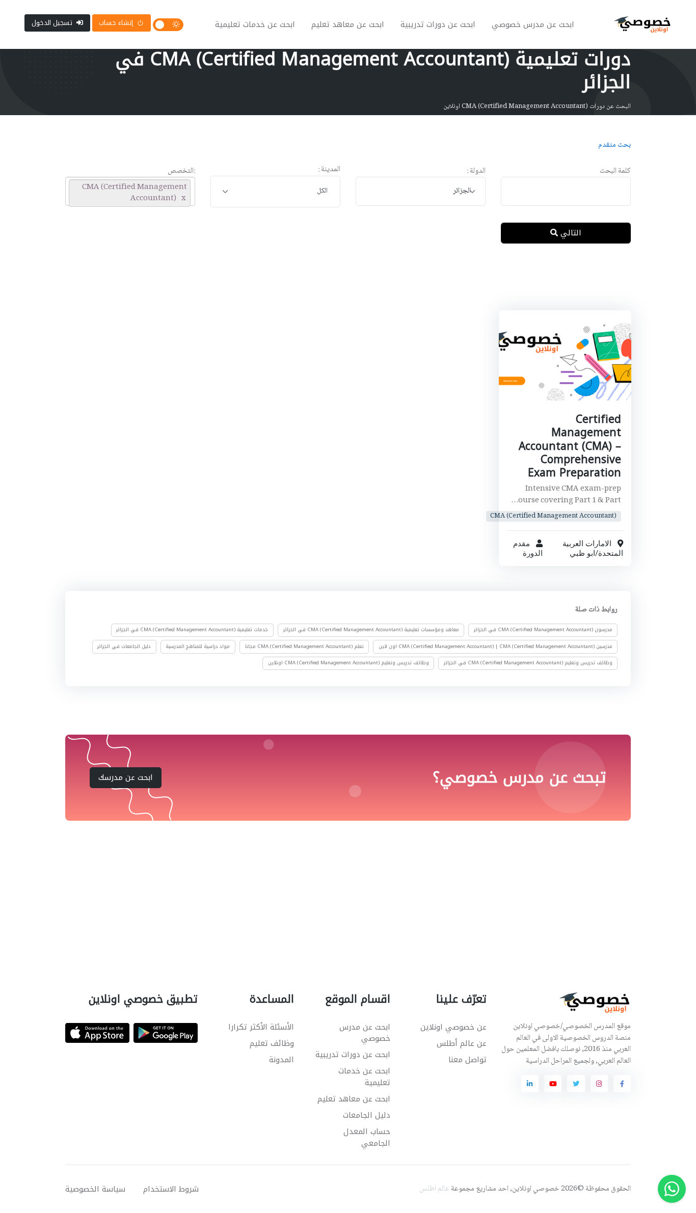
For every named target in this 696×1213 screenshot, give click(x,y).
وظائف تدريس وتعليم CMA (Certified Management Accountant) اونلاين (348, 662)
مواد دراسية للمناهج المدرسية (198, 646)
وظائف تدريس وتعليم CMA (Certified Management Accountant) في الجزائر (528, 662)
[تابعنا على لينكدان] (530, 1083)
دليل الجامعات (366, 1115)
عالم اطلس (434, 1189)
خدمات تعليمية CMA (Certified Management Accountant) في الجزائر (192, 629)
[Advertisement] (340, 284)
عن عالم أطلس (462, 1043)
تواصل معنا (467, 1060)
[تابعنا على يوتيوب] (552, 1083)
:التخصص (181, 171)
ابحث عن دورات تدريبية (437, 24)
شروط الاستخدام (171, 1189)
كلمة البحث (615, 171)
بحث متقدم (614, 145)
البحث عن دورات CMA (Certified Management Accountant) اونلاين (537, 106)
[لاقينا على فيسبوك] (622, 1083)
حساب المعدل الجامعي (366, 1137)
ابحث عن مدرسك (125, 777)
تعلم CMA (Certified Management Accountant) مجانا (304, 646)
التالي (569, 233)
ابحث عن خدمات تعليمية (255, 24)
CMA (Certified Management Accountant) (553, 516)
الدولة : (476, 171)
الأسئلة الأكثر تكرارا (261, 1027)
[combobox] (420, 191)
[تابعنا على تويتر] (575, 1083)
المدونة (281, 1060)
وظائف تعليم (272, 1043)
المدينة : (329, 170)
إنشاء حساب (116, 22)
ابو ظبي (582, 553)
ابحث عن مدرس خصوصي (533, 24)
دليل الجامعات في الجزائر (124, 646)
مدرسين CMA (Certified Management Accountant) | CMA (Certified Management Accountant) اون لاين (495, 646)
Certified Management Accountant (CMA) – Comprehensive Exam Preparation (569, 446)
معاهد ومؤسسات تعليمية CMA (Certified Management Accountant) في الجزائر (371, 629)
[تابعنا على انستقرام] (599, 1083)
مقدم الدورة (527, 548)
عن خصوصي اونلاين (453, 1027)
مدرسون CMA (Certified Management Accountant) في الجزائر (543, 629)
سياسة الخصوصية (95, 1189)
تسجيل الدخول (52, 22)
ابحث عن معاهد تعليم (347, 24)
